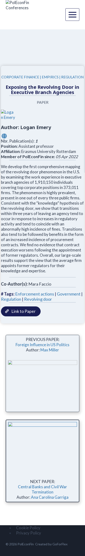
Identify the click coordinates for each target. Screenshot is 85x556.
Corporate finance (20, 77)
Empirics (50, 77)
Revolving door (38, 299)
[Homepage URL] (4, 135)
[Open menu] (72, 14)
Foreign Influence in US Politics (42, 344)
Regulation (72, 77)
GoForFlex (60, 544)
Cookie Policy (28, 527)
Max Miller (49, 349)
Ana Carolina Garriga (49, 497)
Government (69, 293)
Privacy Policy (28, 532)
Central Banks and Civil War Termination (42, 489)
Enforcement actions (34, 293)
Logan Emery (35, 127)
